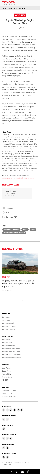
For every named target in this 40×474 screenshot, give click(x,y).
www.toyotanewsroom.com (25, 178)
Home (4, 8)
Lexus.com (6, 320)
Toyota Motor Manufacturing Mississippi (14, 232)
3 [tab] (22, 300)
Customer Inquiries (9, 390)
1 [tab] (17, 300)
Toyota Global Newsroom (11, 351)
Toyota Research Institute (11, 348)
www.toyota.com (7, 178)
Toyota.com (6, 317)
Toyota (33, 229)
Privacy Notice (7, 377)
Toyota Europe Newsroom (11, 354)
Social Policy (6, 371)
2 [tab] (20, 300)
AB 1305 (5, 380)
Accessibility (6, 374)
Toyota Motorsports (9, 326)
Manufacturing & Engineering (11, 229)
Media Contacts (7, 393)
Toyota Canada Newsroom (11, 357)
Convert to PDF (11, 217)
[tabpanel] (20, 273)
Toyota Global (7, 342)
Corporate (11, 8)
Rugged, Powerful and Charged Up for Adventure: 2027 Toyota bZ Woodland (19, 281)
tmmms (25, 229)
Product (5, 277)
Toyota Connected (8, 345)
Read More (6, 290)
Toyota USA (6, 339)
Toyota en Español (8, 329)
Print (7, 212)
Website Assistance (9, 396)
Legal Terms (6, 368)
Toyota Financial (8, 323)
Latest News (20, 8)
